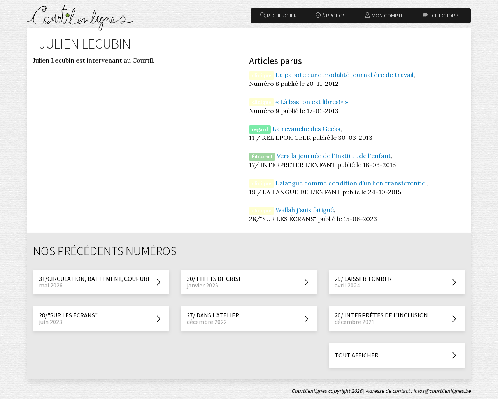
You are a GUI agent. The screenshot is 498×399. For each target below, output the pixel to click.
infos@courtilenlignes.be (442, 390)
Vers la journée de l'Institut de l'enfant (334, 156)
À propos (333, 15)
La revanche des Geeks (306, 128)
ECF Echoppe (444, 15)
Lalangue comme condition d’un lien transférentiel (351, 183)
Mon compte (386, 15)
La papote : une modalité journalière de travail (344, 74)
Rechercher (281, 15)
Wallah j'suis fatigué (304, 210)
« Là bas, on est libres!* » (311, 102)
